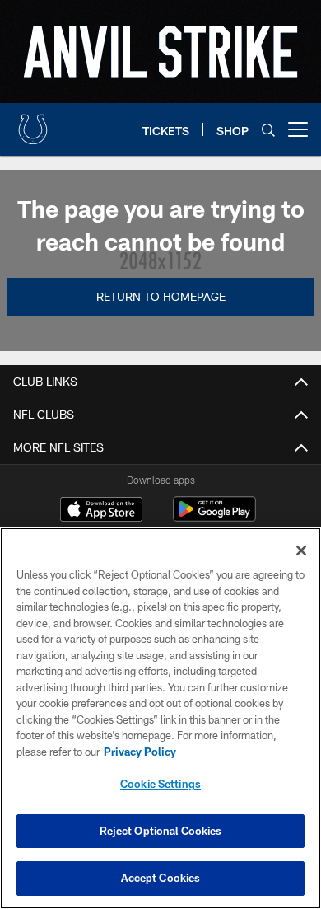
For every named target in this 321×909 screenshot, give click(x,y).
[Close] (301, 550)
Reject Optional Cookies (161, 830)
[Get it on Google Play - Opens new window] (214, 517)
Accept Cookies (161, 877)
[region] (160, 718)
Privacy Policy (140, 751)
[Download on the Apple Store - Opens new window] (101, 511)
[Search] (268, 130)
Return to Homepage (161, 296)
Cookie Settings (160, 783)
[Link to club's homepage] (33, 123)
